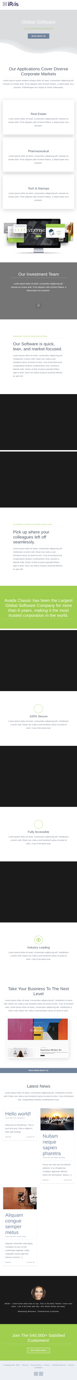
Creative (19, 1236)
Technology (62, 1157)
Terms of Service (36, 1365)
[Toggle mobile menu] (73, 4)
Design (56, 1157)
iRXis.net (25, 1365)
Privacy (46, 1365)
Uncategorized (21, 1118)
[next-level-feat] (38, 1015)
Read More (8, 1137)
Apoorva (39, 1367)
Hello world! (18, 1113)
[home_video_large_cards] (38, 220)
